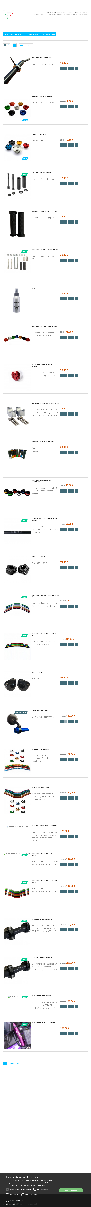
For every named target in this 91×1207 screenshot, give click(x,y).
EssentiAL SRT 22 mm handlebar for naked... (44, 519)
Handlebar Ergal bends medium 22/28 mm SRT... (45, 854)
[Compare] (76, 68)
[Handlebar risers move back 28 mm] (17, 827)
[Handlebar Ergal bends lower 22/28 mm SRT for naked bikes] (17, 893)
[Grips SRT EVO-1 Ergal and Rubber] (17, 454)
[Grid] (5, 45)
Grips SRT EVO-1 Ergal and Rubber (44, 442)
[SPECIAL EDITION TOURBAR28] (17, 997)
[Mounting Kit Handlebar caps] (17, 185)
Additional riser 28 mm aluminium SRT (45, 403)
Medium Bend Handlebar (40, 787)
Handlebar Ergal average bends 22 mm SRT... (45, 596)
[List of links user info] (75, 3)
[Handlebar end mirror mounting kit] (17, 262)
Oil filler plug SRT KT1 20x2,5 (42, 134)
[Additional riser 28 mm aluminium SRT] (17, 416)
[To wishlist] (69, 68)
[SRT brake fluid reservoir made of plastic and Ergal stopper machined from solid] (17, 377)
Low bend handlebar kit (40, 749)
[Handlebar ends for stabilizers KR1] (17, 339)
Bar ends (77, 12)
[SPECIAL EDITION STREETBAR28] (17, 931)
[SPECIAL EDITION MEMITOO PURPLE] (17, 1035)
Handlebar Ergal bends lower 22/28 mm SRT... (44, 881)
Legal (56, 1142)
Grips (85, 12)
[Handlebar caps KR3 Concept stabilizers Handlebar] (17, 492)
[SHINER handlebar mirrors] (17, 723)
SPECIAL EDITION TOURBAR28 (41, 996)
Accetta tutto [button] (71, 1190)
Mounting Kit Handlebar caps (42, 173)
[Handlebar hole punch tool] (17, 70)
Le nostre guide (59, 1134)
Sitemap (56, 1159)
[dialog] (45, 1190)
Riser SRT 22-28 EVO (38, 557)
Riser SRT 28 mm (37, 672)
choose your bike (70, 15)
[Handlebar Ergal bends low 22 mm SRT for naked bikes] (17, 646)
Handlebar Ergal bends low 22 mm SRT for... (44, 634)
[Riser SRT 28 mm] (17, 684)
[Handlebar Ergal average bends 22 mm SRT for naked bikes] (17, 608)
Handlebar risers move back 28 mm (44, 826)
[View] (62, 68)
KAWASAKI (36, 34)
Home (6, 34)
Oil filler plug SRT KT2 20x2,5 (42, 96)
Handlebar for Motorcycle (21, 34)
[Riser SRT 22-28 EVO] (17, 569)
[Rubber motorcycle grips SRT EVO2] (17, 223)
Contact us (83, 15)
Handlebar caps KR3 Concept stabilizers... (42, 480)
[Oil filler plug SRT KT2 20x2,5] (17, 108)
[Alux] (17, 300)
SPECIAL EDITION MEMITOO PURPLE (43, 1023)
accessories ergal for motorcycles (47, 15)
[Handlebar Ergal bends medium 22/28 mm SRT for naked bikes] (17, 856)
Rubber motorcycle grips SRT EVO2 (44, 211)
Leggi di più (42, 1185)
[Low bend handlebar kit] (17, 761)
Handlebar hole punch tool (42, 57)
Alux (33, 288)
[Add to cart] (65, 68)
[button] (31, 1204)
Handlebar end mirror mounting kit (45, 250)
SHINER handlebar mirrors (41, 710)
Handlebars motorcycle (56, 12)
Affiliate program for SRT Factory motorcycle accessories (59, 1125)
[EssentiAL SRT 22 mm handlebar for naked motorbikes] (17, 531)
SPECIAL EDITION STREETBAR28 (42, 919)
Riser (69, 12)
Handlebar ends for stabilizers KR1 (44, 326)
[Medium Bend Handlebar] (17, 800)
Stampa (56, 1138)
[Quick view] (72, 68)
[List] (8, 45)
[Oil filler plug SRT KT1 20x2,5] (17, 147)
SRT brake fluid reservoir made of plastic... (44, 365)
